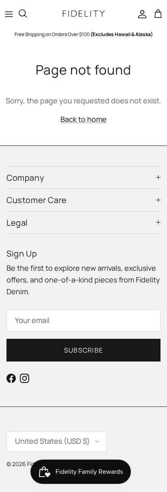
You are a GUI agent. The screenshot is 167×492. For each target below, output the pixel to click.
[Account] (140, 13)
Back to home (83, 119)
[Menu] (9, 13)
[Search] (27, 13)
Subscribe (83, 350)
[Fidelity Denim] (83, 13)
